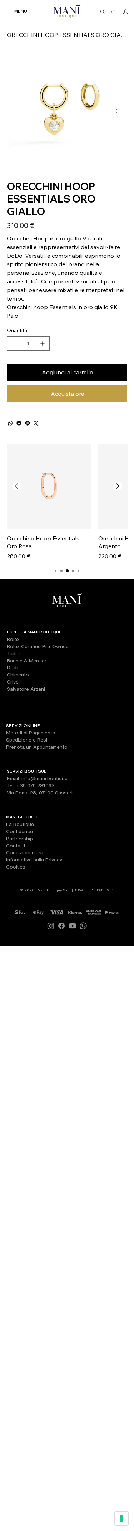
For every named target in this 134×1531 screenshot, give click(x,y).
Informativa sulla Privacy (34, 859)
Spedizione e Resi (26, 739)
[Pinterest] (27, 423)
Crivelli (14, 681)
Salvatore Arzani (26, 688)
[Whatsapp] (83, 926)
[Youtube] (72, 926)
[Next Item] (117, 111)
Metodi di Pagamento (30, 732)
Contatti (15, 845)
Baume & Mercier (26, 660)
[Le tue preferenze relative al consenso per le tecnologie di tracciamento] (121, 1518)
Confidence (19, 831)
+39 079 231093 (35, 785)
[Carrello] (114, 11)
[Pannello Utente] (125, 11)
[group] (67, 502)
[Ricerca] (102, 11)
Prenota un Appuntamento (37, 746)
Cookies (15, 866)
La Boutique (20, 824)
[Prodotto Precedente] (16, 486)
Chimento (18, 674)
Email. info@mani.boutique (37, 778)
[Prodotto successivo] (118, 486)
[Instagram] (50, 926)
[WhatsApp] (10, 423)
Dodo (13, 667)
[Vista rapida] (49, 486)
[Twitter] (36, 423)
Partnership (19, 838)
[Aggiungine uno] (42, 343)
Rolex (13, 639)
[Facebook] (19, 423)
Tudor (13, 653)
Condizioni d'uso (25, 852)
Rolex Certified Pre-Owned (38, 646)
